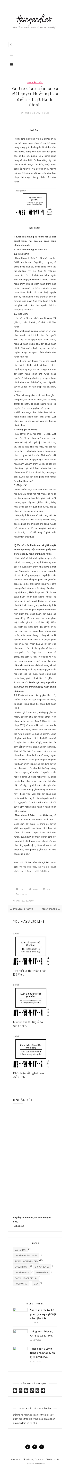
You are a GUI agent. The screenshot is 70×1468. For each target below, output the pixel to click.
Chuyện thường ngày (26, 1255)
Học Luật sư (21, 1284)
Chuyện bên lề (41, 1267)
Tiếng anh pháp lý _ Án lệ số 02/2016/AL (41, 1333)
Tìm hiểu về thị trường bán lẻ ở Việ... (29, 972)
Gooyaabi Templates (35, 1463)
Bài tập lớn (35, 82)
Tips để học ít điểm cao (26, 1261)
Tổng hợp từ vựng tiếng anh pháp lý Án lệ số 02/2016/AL (42, 1353)
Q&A (36, 1284)
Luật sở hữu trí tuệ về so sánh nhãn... (28, 1024)
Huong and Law (32, 113)
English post (21, 1267)
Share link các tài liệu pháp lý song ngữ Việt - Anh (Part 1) (43, 1314)
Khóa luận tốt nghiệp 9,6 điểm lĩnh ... (28, 1075)
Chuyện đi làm (22, 1272)
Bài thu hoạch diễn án (26, 1278)
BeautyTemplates (36, 1459)
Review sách (42, 1272)
